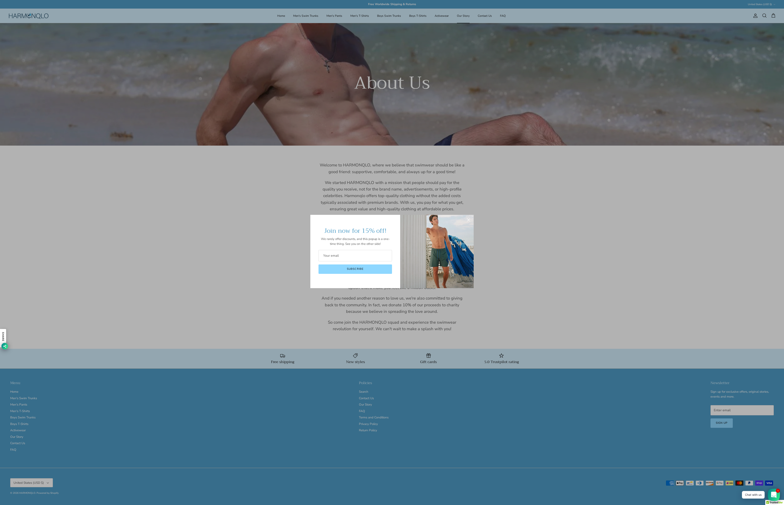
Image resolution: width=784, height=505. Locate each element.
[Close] (468, 219)
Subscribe (355, 269)
